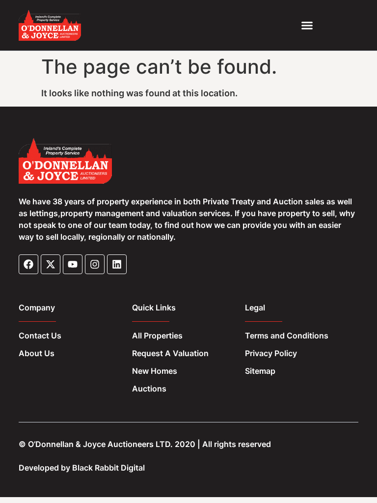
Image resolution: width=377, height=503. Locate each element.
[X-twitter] (50, 264)
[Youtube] (72, 264)
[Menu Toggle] (307, 25)
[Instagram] (95, 264)
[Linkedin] (117, 264)
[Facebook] (28, 264)
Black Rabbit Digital (108, 468)
